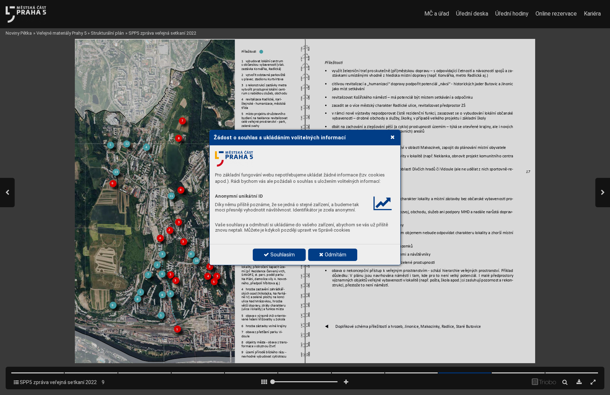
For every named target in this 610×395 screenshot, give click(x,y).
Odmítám (334, 254)
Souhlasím (282, 254)
